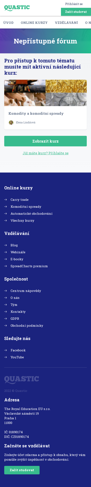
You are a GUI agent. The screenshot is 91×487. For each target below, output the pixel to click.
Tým (14, 304)
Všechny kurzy (22, 220)
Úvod (8, 22)
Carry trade (20, 199)
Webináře (18, 252)
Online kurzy (34, 22)
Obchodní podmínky (27, 325)
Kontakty (18, 311)
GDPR (15, 318)
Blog (14, 245)
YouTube (17, 357)
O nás (15, 297)
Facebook (18, 350)
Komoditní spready (26, 206)
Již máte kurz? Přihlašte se (46, 153)
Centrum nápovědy (26, 291)
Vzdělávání (66, 22)
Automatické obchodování (31, 213)
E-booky (17, 259)
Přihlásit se (74, 4)
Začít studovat (76, 12)
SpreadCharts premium (29, 266)
